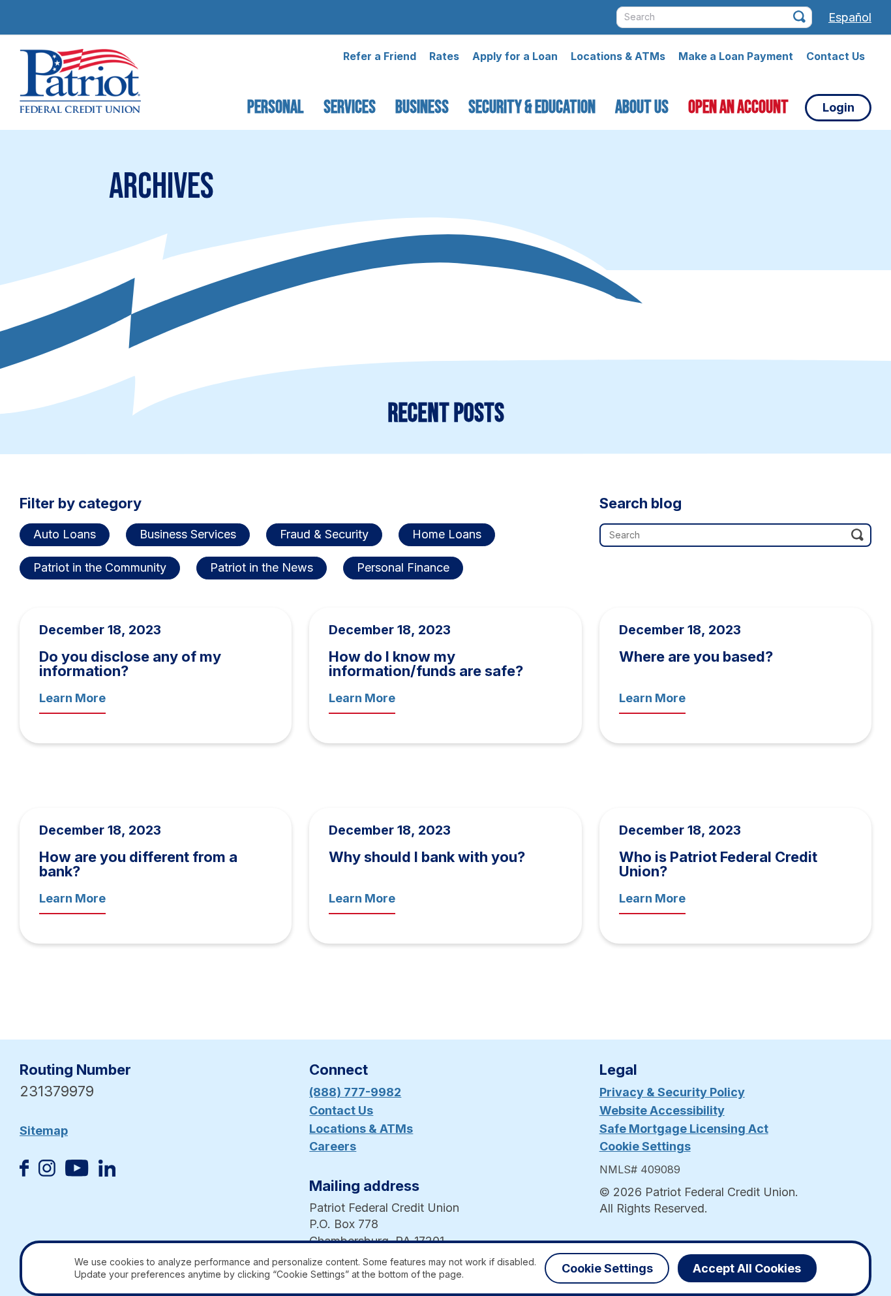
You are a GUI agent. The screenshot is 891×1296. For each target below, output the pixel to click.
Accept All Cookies (747, 1268)
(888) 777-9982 (355, 1092)
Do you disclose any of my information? (130, 663)
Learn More (72, 698)
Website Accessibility (662, 1110)
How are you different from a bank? (138, 864)
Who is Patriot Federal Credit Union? (718, 864)
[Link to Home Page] (80, 83)
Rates (444, 56)
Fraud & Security (324, 534)
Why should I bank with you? (427, 856)
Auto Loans (64, 534)
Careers (332, 1146)
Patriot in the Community (99, 567)
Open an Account (738, 107)
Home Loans (446, 534)
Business (422, 107)
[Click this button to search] (799, 16)
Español (849, 17)
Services (350, 107)
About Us (642, 107)
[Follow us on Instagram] (46, 1172)
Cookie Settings (645, 1146)
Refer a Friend (379, 56)
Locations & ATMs (618, 56)
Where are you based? (696, 656)
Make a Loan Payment (735, 56)
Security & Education (532, 107)
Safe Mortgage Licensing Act (683, 1128)
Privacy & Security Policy (672, 1092)
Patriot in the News (261, 567)
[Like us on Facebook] (24, 1172)
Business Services (188, 534)
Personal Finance (403, 567)
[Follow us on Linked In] (106, 1172)
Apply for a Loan (515, 56)
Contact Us (835, 56)
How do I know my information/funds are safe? (426, 663)
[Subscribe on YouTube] (76, 1172)
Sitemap (44, 1130)
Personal (275, 107)
